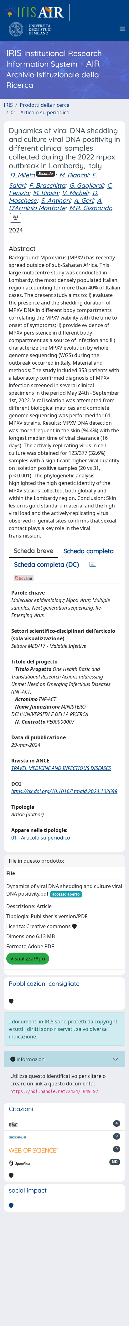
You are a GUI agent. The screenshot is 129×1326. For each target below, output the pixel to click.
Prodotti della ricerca (45, 104)
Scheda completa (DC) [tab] (46, 564)
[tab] (92, 564)
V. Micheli (75, 193)
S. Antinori (55, 200)
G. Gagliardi (86, 185)
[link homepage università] (30, 29)
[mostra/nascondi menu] (122, 29)
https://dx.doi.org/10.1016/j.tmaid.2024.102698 (64, 791)
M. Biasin (45, 193)
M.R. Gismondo (90, 208)
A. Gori (83, 200)
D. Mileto (22, 175)
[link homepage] (37, 12)
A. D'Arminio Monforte (55, 204)
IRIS (8, 104)
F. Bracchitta (47, 185)
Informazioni (30, 1059)
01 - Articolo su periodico (40, 112)
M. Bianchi (73, 175)
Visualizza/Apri (27, 958)
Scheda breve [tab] (33, 550)
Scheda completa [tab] (89, 551)
